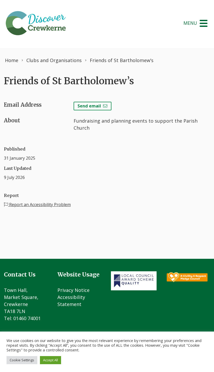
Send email (89, 106)
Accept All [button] (50, 360)
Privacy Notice (73, 290)
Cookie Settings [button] (22, 360)
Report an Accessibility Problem (39, 204)
